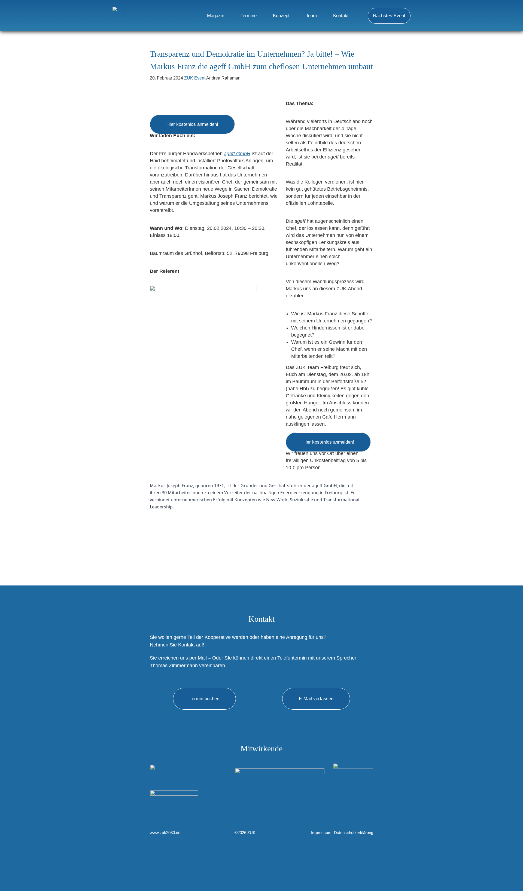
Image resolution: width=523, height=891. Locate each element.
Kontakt (341, 15)
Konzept (281, 15)
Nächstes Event (389, 15)
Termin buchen (204, 698)
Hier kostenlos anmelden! (192, 124)
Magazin (215, 15)
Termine (249, 15)
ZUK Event (194, 78)
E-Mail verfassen (316, 698)
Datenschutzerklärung (353, 832)
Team (311, 15)
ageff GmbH (237, 153)
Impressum (321, 832)
